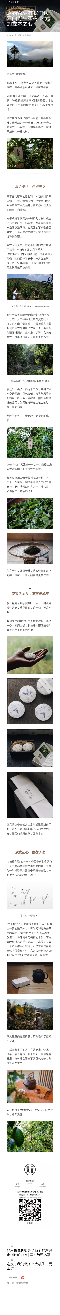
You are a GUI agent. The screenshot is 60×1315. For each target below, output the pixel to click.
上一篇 (10, 1246)
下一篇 (10, 1260)
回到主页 (14, 2)
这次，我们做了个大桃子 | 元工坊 (29, 1266)
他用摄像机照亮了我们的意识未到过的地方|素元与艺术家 (29, 1252)
